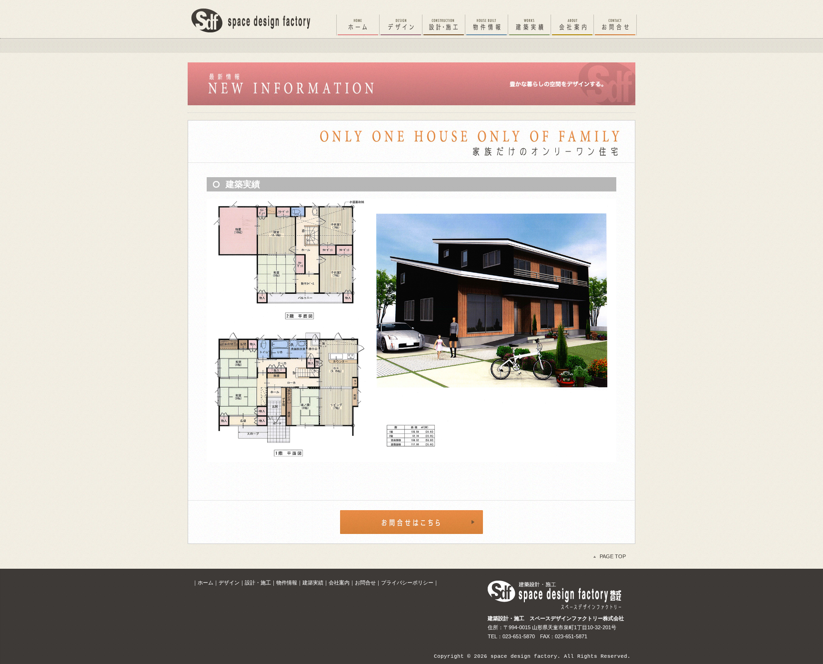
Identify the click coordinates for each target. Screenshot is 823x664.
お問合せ (365, 582)
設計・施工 (258, 582)
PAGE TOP (613, 556)
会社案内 (339, 582)
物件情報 (286, 582)
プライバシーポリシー (407, 582)
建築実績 (312, 582)
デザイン (229, 582)
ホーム (205, 582)
